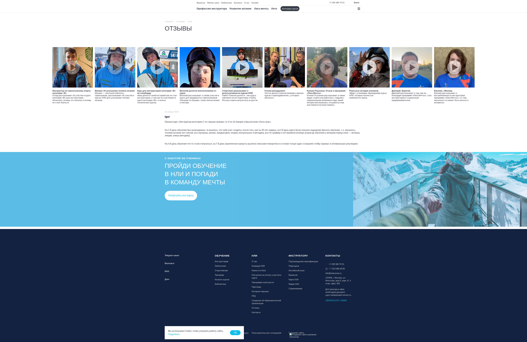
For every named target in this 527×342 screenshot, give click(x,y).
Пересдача (294, 266)
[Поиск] (304, 8)
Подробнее (174, 334)
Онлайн (254, 3)
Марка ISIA (294, 284)
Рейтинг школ (213, 3)
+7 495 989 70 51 (337, 3)
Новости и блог (259, 270)
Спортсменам (221, 270)
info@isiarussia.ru (333, 273)
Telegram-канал (172, 255)
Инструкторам (221, 261)
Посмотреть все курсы (181, 195)
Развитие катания (240, 8)
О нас (246, 3)
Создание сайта (296, 333)
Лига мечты (261, 8)
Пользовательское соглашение (266, 333)
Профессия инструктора (212, 8)
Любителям (220, 266)
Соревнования (295, 288)
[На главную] (176, 6)
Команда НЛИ (258, 266)
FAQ (254, 296)
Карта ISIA (293, 279)
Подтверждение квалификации (303, 261)
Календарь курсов (290, 9)
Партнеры (256, 287)
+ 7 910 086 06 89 (337, 268)
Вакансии (201, 3)
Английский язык (297, 270)
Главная (169, 22)
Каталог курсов (222, 279)
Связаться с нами (336, 300)
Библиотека (226, 3)
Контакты (238, 3)
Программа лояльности (263, 282)
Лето (274, 8)
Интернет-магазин (260, 291)
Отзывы (180, 22)
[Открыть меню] (359, 8)
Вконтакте (169, 263)
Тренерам (219, 275)
